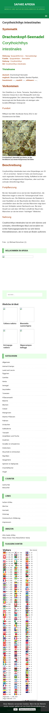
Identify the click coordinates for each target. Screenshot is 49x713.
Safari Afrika (7, 502)
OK (15, 709)
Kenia (4, 381)
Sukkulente (6, 428)
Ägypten (5, 373)
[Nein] (46, 707)
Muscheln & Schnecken (11, 452)
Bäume (5, 400)
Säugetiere (6, 459)
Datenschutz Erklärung (11, 518)
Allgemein (6, 362)
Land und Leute (8, 370)
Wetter (5, 506)
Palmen (5, 420)
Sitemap (5, 514)
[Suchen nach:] (24, 295)
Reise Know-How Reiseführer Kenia (16, 537)
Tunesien (5, 393)
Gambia (5, 377)
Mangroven (6, 412)
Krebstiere (6, 448)
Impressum (6, 522)
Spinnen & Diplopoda (10, 463)
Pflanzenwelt (7, 397)
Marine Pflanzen (8, 416)
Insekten (5, 440)
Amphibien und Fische (10, 436)
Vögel (4, 471)
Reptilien (5, 456)
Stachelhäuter (7, 467)
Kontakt (5, 510)
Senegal (5, 385)
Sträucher (6, 424)
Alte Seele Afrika (8, 535)
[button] (45, 16)
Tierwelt (5, 432)
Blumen (5, 404)
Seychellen (6, 389)
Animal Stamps (8, 366)
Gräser (4, 408)
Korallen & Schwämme (11, 444)
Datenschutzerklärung (27, 709)
